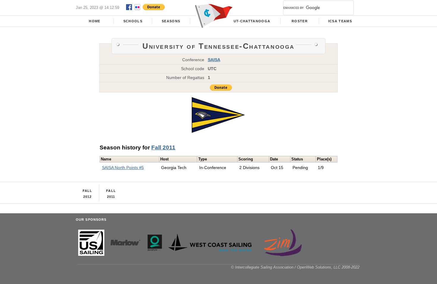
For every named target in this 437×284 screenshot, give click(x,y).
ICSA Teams (340, 21)
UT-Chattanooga (252, 21)
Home (94, 21)
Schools (132, 21)
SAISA (214, 59)
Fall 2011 (163, 147)
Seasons (171, 21)
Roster (300, 21)
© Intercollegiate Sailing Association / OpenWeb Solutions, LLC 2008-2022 (295, 267)
